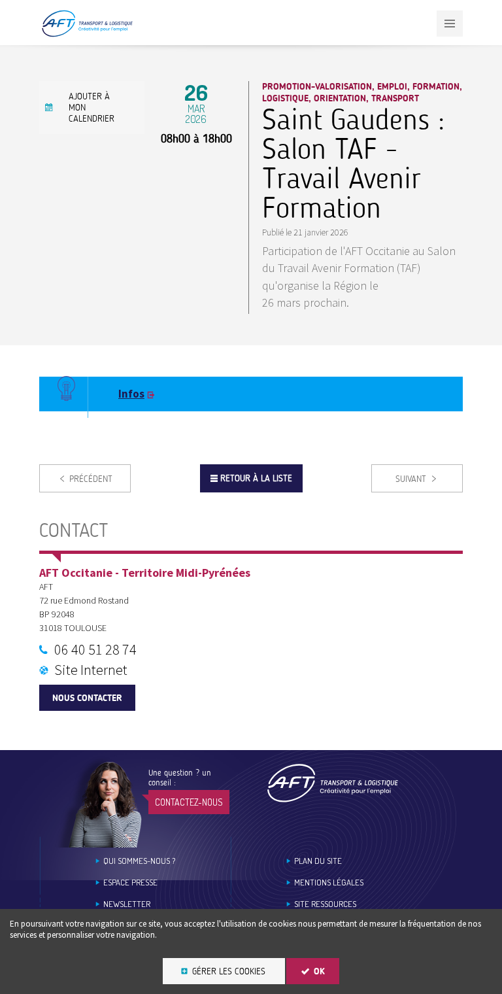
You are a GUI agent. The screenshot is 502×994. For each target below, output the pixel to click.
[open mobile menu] (450, 23)
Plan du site (318, 861)
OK (319, 971)
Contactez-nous (189, 802)
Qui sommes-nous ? (139, 861)
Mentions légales (328, 882)
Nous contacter (87, 698)
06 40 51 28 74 (95, 649)
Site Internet (90, 669)
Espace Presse (130, 882)
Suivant (410, 479)
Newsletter (126, 904)
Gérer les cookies (228, 971)
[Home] (333, 783)
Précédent (90, 479)
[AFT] (87, 34)
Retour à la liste (256, 478)
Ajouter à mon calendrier (91, 107)
